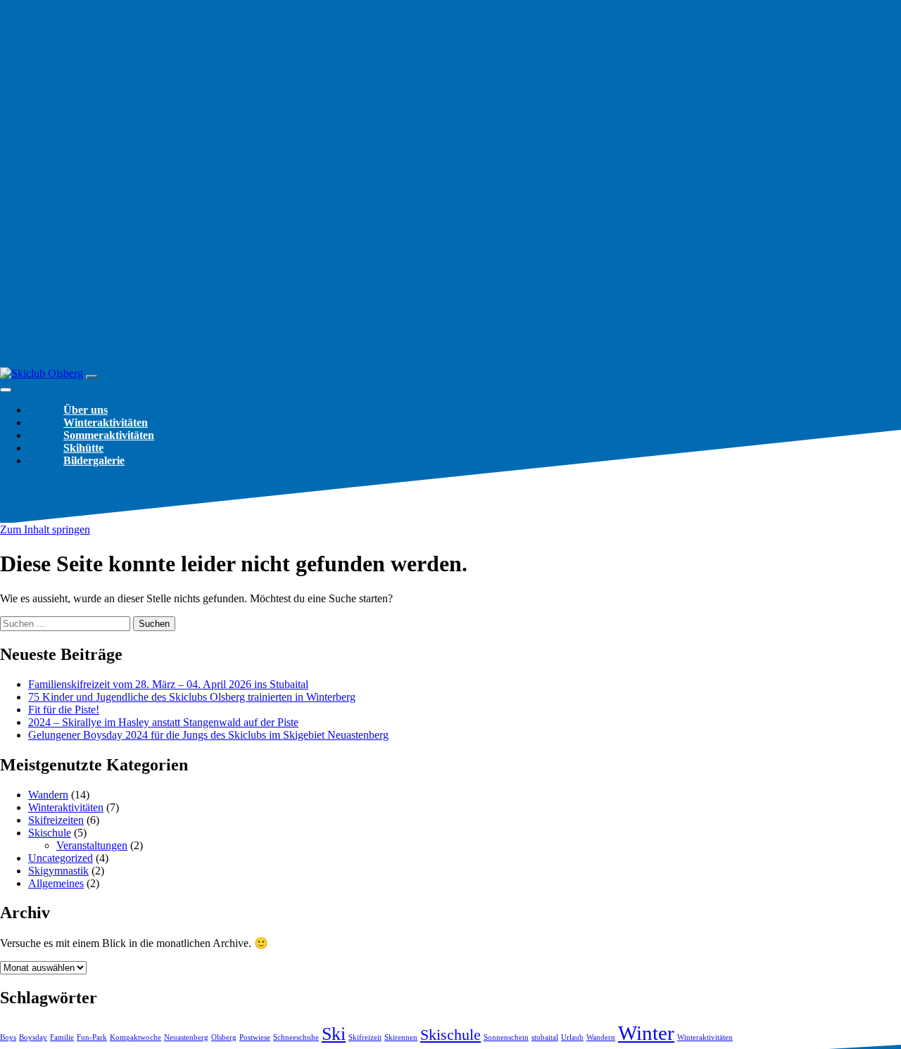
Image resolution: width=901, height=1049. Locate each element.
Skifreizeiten (56, 820)
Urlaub (572, 1037)
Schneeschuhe (296, 1037)
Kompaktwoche (135, 1037)
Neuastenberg (186, 1037)
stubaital (544, 1037)
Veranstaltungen (91, 845)
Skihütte (83, 448)
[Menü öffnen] (91, 377)
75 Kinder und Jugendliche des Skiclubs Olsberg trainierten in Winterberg (191, 697)
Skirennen (400, 1037)
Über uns (85, 410)
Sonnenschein (506, 1037)
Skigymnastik (58, 871)
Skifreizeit (365, 1037)
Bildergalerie (94, 460)
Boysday (33, 1037)
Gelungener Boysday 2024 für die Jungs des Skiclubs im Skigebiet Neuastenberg (208, 735)
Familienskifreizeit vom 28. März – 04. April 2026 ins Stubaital (168, 684)
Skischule (49, 833)
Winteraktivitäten (105, 422)
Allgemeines (56, 883)
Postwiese (254, 1037)
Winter (646, 1033)
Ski (334, 1034)
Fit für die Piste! (63, 710)
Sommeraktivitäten (108, 435)
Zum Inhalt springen (45, 529)
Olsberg (224, 1037)
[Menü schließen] (5, 390)
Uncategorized (60, 858)
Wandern (48, 795)
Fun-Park (92, 1037)
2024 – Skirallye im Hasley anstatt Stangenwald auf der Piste (163, 722)
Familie (62, 1037)
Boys (8, 1037)
